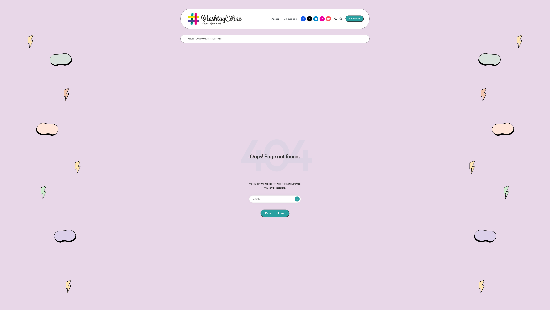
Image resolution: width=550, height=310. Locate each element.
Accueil (191, 38)
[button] (354, 19)
